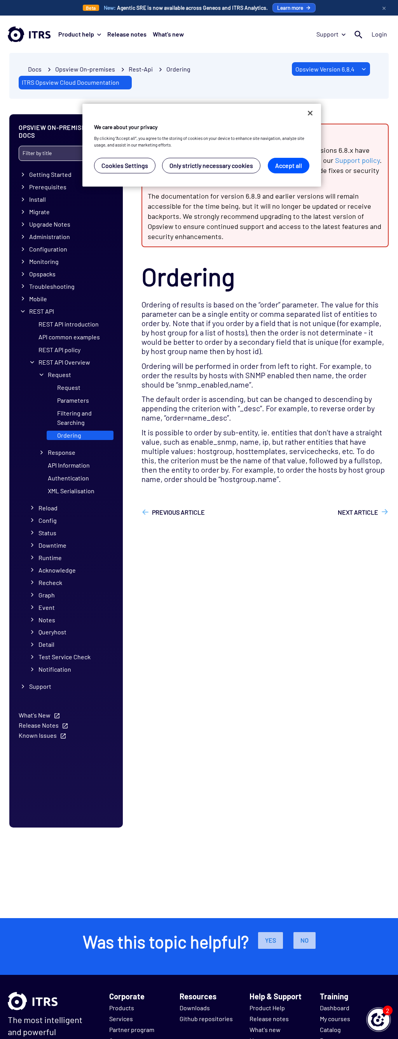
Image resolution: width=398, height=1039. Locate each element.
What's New (35, 715)
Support (327, 34)
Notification (54, 669)
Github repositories (206, 1018)
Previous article (178, 512)
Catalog (330, 1029)
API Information (69, 465)
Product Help (267, 1007)
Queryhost (52, 632)
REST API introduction (68, 324)
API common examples (69, 337)
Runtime (50, 557)
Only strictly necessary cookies (211, 165)
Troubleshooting (52, 286)
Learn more (290, 7)
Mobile (38, 298)
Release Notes (39, 725)
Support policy (357, 160)
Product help (76, 34)
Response (61, 452)
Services (121, 1018)
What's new (168, 34)
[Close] (310, 113)
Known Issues (38, 735)
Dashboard (334, 1007)
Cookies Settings (124, 165)
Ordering (178, 69)
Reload (48, 508)
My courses (335, 1018)
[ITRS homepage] (29, 34)
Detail (46, 644)
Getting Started (50, 174)
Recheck (50, 582)
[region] (201, 145)
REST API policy (59, 349)
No (304, 940)
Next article (358, 512)
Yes (270, 940)
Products (121, 1007)
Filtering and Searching (74, 417)
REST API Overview (64, 362)
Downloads (195, 1007)
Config (47, 520)
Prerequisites (47, 186)
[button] (378, 1019)
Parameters (73, 400)
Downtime (52, 545)
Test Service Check (64, 656)
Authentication (68, 478)
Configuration (48, 249)
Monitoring (44, 261)
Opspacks (42, 274)
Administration (49, 236)
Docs (35, 69)
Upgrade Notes (49, 224)
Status (47, 532)
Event (46, 607)
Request (59, 374)
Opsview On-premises (85, 69)
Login (379, 34)
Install (37, 199)
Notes (46, 619)
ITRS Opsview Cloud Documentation (70, 82)
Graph (46, 595)
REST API (41, 311)
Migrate (39, 211)
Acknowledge (57, 570)
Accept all (288, 165)
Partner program (131, 1029)
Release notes (127, 34)
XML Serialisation (71, 490)
